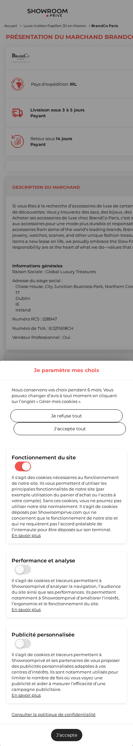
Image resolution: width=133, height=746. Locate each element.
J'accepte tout (70, 429)
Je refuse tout (66, 416)
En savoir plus (26, 535)
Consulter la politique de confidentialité (54, 714)
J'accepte (66, 735)
